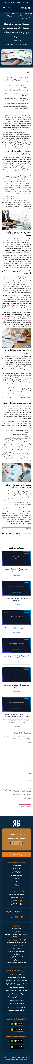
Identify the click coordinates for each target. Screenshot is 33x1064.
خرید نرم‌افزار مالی (19, 519)
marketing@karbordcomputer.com (16, 957)
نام (30, 766)
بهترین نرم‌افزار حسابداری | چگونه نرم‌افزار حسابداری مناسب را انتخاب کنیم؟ (16, 715)
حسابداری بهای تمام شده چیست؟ (16, 628)
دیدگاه (28, 742)
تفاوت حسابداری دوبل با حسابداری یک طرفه (16, 94)
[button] (9, 7)
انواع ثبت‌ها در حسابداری (9, 188)
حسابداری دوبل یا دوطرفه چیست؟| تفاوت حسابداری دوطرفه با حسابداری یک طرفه (17, 80)
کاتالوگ (16, 885)
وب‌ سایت (28, 780)
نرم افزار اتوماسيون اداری (16, 987)
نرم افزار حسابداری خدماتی (16, 1010)
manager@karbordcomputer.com (16, 943)
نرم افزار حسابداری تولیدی (16, 1000)
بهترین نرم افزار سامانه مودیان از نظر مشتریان (16, 686)
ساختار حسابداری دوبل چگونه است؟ (15, 90)
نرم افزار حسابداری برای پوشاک (16, 997)
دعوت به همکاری (16, 875)
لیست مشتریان (16, 865)
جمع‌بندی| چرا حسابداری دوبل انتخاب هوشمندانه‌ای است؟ (15, 107)
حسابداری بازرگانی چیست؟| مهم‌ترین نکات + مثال (16, 570)
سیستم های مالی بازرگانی (16, 894)
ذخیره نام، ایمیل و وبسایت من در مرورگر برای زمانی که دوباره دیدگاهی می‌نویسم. (16, 790)
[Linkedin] (22, 917)
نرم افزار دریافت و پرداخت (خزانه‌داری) (16, 980)
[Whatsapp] (11, 917)
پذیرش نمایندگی (16, 872)
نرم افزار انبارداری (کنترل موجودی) (16, 990)
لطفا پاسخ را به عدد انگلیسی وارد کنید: (20, 794)
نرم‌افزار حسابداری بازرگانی (16, 994)
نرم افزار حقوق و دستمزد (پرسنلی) (16, 984)
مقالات (8, 45)
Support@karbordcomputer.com (16, 963)
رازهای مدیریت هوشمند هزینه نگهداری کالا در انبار (16, 599)
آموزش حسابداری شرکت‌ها (20, 14)
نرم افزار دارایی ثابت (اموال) (16, 977)
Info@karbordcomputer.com (16, 951)
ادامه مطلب (16, 575)
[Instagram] (16, 917)
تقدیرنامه (16, 878)
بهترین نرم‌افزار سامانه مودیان (16, 1007)
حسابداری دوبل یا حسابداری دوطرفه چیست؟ (15, 86)
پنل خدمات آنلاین (16, 904)
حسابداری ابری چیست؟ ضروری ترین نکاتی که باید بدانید (16, 656)
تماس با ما (16, 869)
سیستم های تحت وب (16, 898)
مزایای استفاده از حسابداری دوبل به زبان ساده (16, 99)
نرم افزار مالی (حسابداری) (16, 974)
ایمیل (29, 773)
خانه (30, 14)
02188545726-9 (16, 929)
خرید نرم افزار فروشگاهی (16, 1004)
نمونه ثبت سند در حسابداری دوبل (16, 103)
